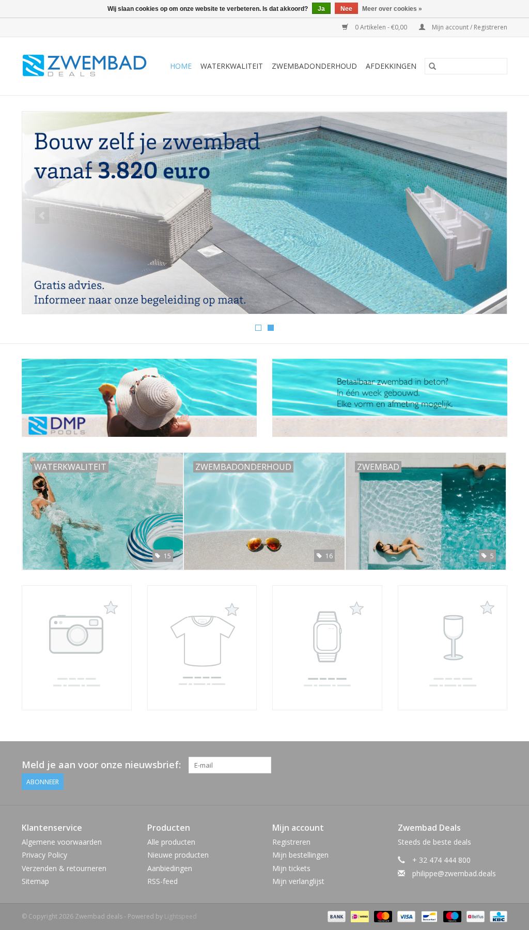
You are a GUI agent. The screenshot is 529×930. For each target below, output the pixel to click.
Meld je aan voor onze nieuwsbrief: (101, 764)
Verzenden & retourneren (64, 868)
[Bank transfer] (335, 915)
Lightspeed (180, 916)
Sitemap (35, 881)
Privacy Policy (44, 855)
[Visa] (405, 915)
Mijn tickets (291, 868)
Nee (346, 8)
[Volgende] (487, 215)
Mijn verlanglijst (298, 881)
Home (181, 66)
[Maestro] (451, 915)
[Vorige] (42, 215)
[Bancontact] (428, 915)
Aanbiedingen (169, 868)
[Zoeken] (432, 66)
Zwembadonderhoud (314, 66)
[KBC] (496, 915)
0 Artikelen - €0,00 (381, 27)
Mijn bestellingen (300, 855)
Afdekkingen (391, 66)
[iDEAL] (358, 915)
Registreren (291, 842)
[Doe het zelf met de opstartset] (264, 213)
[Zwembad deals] (87, 66)
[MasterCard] (382, 915)
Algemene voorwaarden (62, 842)
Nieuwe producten (178, 855)
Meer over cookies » (392, 8)
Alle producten (171, 842)
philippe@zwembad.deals (454, 873)
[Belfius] (474, 915)
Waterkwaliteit (231, 66)
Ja (321, 8)
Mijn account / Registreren (468, 27)
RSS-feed (162, 881)
